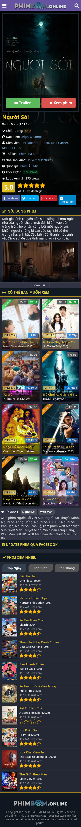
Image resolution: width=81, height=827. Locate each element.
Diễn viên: (13, 143)
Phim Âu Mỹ (29, 166)
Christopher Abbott (35, 143)
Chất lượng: (14, 131)
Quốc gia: (12, 166)
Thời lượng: (13, 172)
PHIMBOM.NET (39, 816)
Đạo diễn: (12, 137)
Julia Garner (59, 143)
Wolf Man (46, 512)
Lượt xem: (13, 178)
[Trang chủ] (40, 5)
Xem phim (62, 102)
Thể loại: (11, 154)
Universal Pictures (40, 160)
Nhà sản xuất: (15, 160)
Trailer (24, 102)
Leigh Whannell (32, 137)
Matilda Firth (11, 148)
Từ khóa (10, 512)
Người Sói (28, 512)
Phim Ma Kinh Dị (31, 154)
